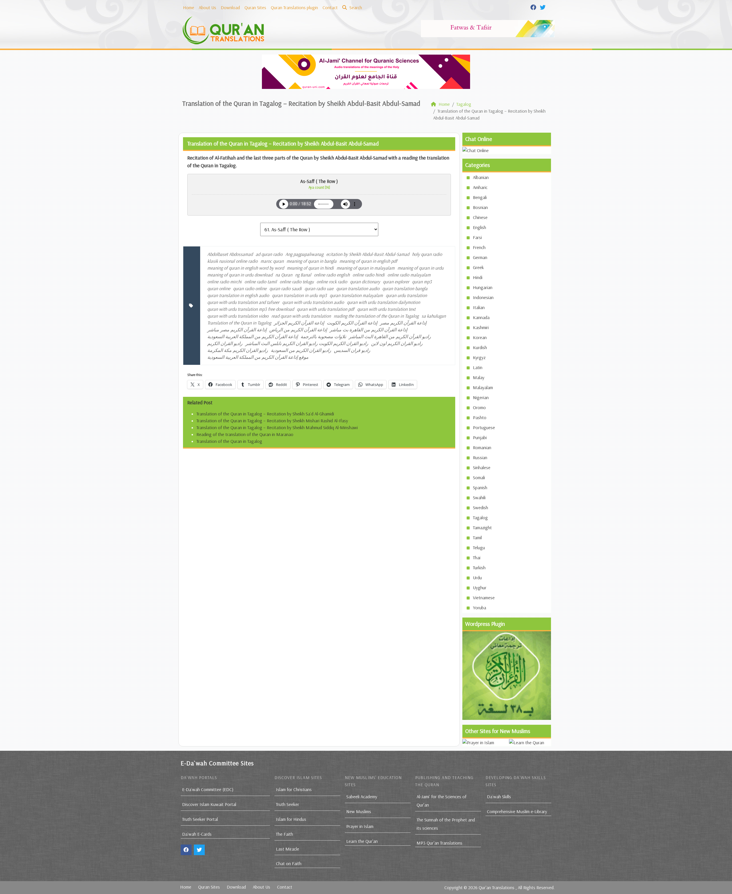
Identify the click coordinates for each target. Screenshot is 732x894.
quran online (218, 288)
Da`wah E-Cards (197, 834)
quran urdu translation (406, 295)
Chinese (480, 217)
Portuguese (484, 427)
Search (355, 7)
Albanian (481, 177)
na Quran (283, 275)
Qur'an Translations (496, 887)
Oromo (479, 407)
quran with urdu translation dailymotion (383, 302)
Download (230, 7)
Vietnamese (484, 597)
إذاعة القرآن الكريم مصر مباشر (236, 329)
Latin (477, 367)
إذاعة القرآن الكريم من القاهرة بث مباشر (368, 329)
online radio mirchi (224, 281)
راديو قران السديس (352, 350)
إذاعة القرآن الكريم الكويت (352, 323)
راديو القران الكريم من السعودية (301, 350)
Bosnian (480, 207)
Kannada (481, 317)
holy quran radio (427, 254)
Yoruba (479, 607)
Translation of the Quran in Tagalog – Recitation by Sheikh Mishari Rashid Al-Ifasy (272, 420)
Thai (476, 557)
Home (188, 7)
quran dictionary (365, 281)
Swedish (480, 507)
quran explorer (396, 281)
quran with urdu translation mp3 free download (250, 309)
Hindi (477, 277)
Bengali (480, 197)
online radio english (332, 275)
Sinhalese (481, 467)
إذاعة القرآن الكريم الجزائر (299, 323)
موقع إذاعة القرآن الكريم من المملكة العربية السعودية (258, 357)
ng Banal (303, 275)
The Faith (284, 834)
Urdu (477, 577)
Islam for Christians (294, 789)
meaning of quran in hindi (310, 268)
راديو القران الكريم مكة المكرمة (237, 350)
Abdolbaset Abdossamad (230, 254)
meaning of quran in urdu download (239, 275)
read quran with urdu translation (301, 316)
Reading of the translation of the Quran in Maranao (244, 434)
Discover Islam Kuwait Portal (209, 804)
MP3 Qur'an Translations (439, 843)
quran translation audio (357, 288)
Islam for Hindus (291, 819)
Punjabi (480, 437)
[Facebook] (534, 7)
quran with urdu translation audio (313, 302)
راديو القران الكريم (224, 343)
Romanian (482, 447)
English (479, 227)
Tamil (477, 537)
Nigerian (481, 397)
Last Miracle (287, 849)
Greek (478, 267)
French (479, 247)
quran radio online (249, 288)
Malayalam (483, 387)
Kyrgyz (479, 357)
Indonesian (483, 297)
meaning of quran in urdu (420, 268)
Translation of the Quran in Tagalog (239, 323)
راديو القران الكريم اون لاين (397, 343)
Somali (479, 477)
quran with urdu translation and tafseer (243, 302)
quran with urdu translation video (237, 316)
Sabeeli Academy (361, 796)
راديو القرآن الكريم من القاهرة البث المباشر (390, 336)
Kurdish (480, 347)
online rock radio (332, 281)
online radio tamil (260, 281)
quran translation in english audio (238, 295)
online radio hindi (369, 275)
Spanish (480, 487)
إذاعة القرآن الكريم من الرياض (298, 329)
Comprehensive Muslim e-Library (517, 811)
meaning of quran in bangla (312, 261)
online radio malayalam (409, 275)
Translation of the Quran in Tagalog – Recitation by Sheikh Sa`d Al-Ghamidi (265, 414)
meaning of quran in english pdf (368, 261)
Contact (330, 7)
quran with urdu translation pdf (325, 309)
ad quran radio (269, 254)
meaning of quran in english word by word (245, 268)
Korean (480, 337)
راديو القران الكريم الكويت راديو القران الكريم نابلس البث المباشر (306, 343)
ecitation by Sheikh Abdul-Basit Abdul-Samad (367, 254)
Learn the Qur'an (362, 841)
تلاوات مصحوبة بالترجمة (323, 336)
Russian (480, 457)
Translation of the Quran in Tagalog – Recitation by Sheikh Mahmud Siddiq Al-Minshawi (277, 427)
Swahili (479, 497)
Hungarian (482, 287)
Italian (479, 307)
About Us (207, 7)
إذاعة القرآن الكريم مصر (403, 323)
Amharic (480, 187)
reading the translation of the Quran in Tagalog (376, 316)
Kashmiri (481, 327)
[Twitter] (543, 7)
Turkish (479, 567)
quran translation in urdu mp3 (299, 295)
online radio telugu (297, 281)
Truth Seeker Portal (200, 819)
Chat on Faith (288, 863)
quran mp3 (422, 281)
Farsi (477, 237)
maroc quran (272, 261)
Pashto (479, 417)
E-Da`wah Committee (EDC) (207, 789)
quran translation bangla (404, 288)
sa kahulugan (433, 316)
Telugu (479, 547)
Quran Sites (255, 7)
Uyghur (479, 587)
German (480, 257)
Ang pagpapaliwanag (304, 254)
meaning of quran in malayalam (366, 268)
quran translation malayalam (356, 295)
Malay (478, 377)
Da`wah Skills (499, 796)
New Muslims (358, 811)
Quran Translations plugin (294, 7)
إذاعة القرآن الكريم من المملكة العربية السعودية (252, 336)
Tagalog (480, 517)
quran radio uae (319, 288)
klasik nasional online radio (232, 261)
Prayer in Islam (359, 826)
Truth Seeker (287, 804)
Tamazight (482, 527)
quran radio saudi (285, 288)
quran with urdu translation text (386, 309)
